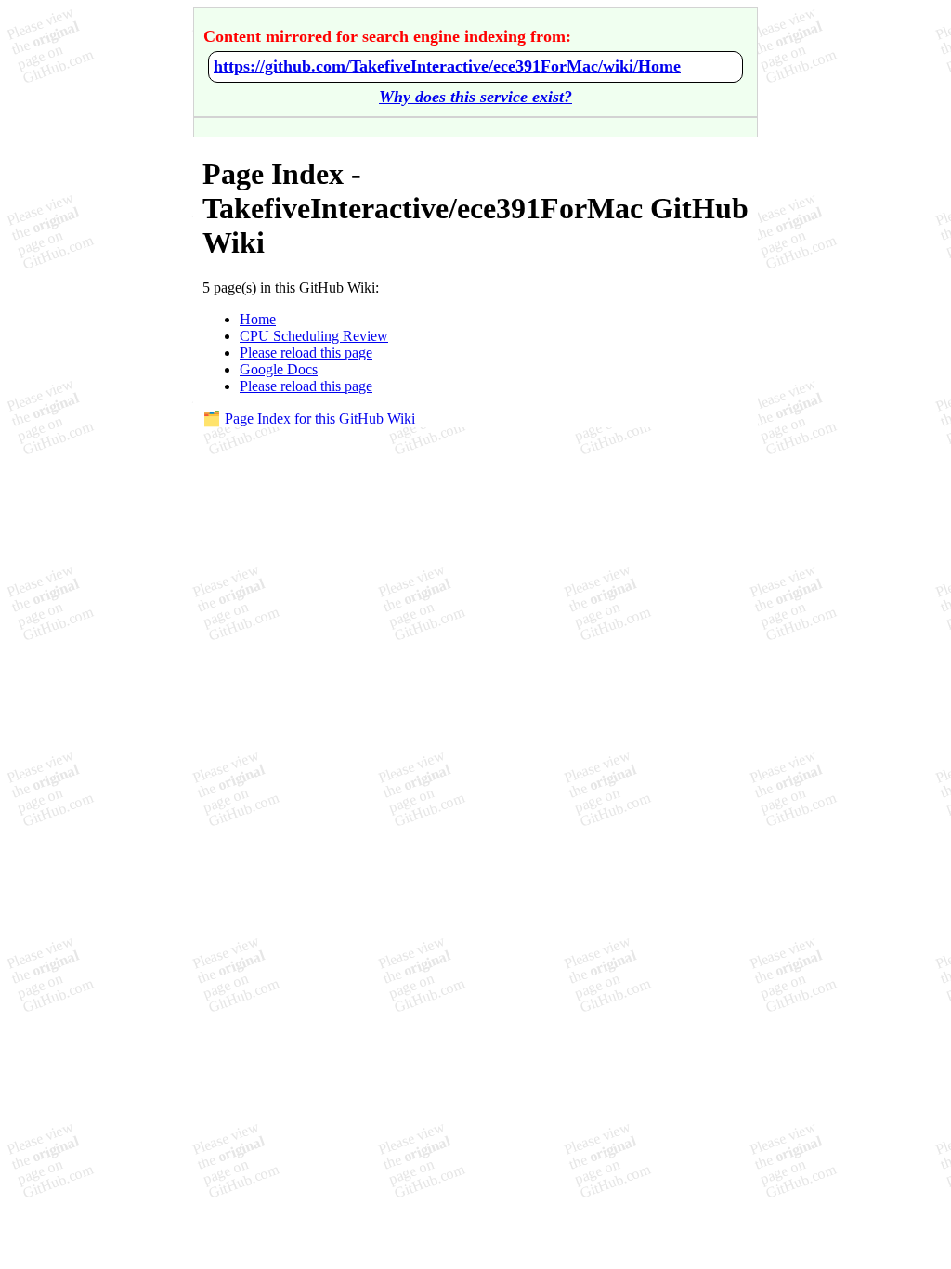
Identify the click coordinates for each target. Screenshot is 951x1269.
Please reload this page (306, 352)
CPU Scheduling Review (314, 336)
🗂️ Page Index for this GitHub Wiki (308, 418)
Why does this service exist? (475, 96)
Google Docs (279, 369)
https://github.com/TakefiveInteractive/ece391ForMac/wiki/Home (447, 66)
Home (258, 319)
